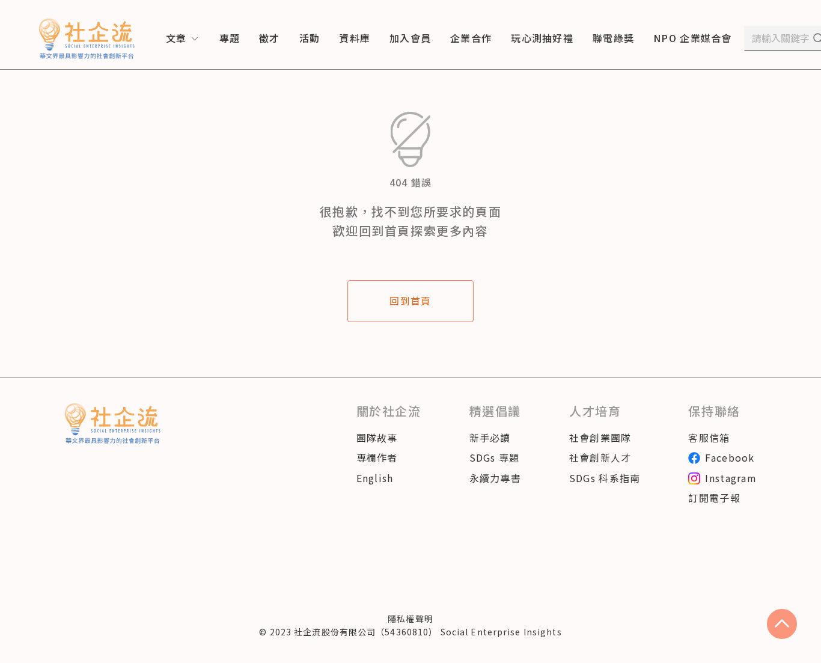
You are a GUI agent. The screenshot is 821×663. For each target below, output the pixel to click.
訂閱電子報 (714, 497)
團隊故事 (377, 437)
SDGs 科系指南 (605, 478)
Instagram (731, 478)
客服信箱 (709, 437)
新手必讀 (490, 437)
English (375, 478)
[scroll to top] (782, 624)
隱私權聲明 (410, 619)
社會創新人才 (600, 457)
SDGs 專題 (494, 457)
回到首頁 (410, 300)
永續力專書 (495, 478)
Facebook (729, 457)
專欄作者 (377, 457)
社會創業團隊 (600, 437)
